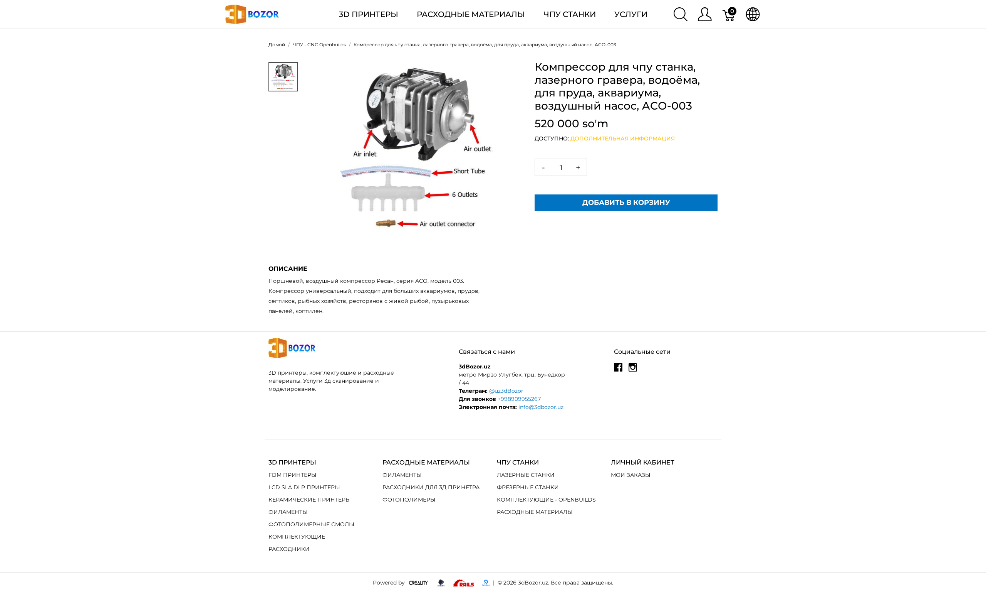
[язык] (753, 14)
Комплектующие (296, 536)
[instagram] (632, 370)
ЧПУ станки (569, 14)
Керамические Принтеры (309, 499)
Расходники (289, 549)
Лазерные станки (526, 474)
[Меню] (705, 14)
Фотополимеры (409, 499)
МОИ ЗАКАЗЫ (631, 474)
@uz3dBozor (506, 390)
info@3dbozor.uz (540, 407)
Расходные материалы (471, 14)
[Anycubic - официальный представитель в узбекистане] (441, 582)
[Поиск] (681, 14)
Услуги (630, 14)
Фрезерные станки (528, 487)
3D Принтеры (368, 14)
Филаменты (288, 512)
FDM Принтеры (292, 474)
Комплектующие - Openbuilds (546, 499)
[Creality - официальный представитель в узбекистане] (419, 582)
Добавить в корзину (626, 202)
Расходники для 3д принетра (431, 487)
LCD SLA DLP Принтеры (304, 487)
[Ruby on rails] (464, 582)
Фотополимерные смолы (311, 524)
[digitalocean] (486, 582)
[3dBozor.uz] (252, 13)
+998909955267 (519, 398)
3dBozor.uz (533, 582)
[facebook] (618, 370)
